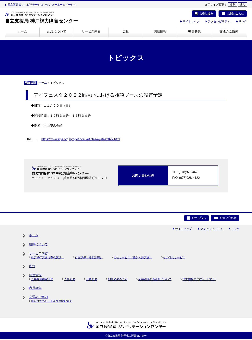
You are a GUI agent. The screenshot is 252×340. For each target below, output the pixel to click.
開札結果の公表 (117, 279)
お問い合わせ (235, 13)
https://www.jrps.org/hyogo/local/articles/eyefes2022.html (80, 139)
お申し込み (206, 13)
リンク (243, 21)
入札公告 (69, 279)
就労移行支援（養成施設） (47, 257)
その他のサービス (174, 257)
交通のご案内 (229, 31)
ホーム (22, 31)
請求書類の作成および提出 (199, 279)
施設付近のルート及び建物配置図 (51, 301)
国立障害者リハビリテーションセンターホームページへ (41, 4)
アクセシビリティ (219, 21)
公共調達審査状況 (42, 279)
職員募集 (194, 31)
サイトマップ (191, 21)
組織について (56, 31)
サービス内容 (91, 31)
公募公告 (91, 279)
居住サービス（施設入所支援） (133, 257)
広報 (125, 31)
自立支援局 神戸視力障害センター (41, 20)
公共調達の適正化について (154, 279)
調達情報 (160, 31)
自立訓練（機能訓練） (89, 257)
